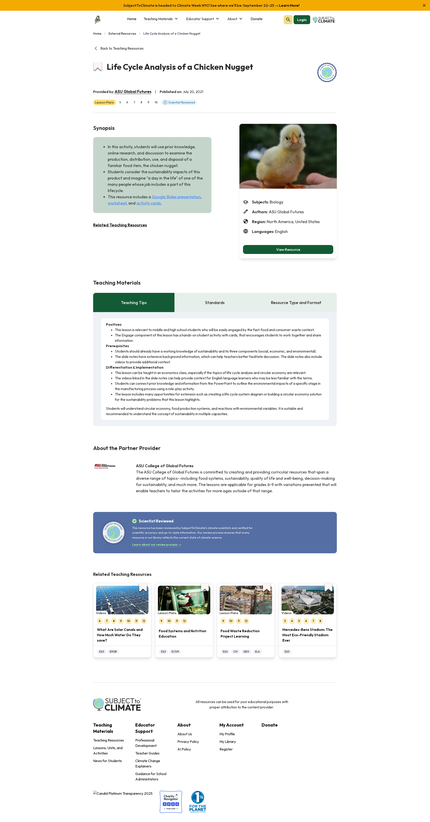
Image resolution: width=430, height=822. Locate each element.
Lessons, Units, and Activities (108, 750)
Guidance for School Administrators (150, 776)
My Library (227, 741)
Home (97, 34)
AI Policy (184, 749)
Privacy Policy (188, 741)
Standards (215, 302)
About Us (184, 734)
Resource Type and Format (296, 302)
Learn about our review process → (156, 544)
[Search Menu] (288, 19)
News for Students (107, 761)
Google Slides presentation (176, 196)
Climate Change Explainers (147, 763)
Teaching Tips (134, 302)
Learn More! (288, 5)
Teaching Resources (108, 740)
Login (302, 19)
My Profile (227, 734)
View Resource (288, 249)
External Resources (122, 34)
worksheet (117, 203)
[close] (424, 5)
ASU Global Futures (133, 91)
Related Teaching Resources (120, 225)
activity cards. (149, 203)
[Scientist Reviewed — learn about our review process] (327, 72)
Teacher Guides (147, 753)
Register (226, 749)
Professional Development (146, 743)
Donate (270, 725)
